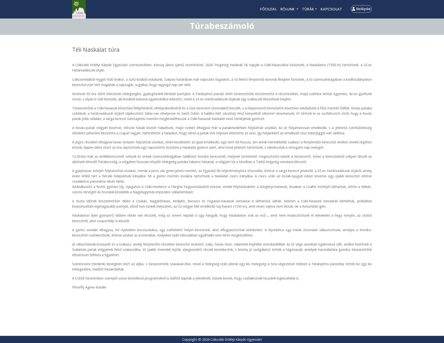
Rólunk (288, 9)
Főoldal (268, 9)
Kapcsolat (331, 9)
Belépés (363, 9)
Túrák (308, 9)
